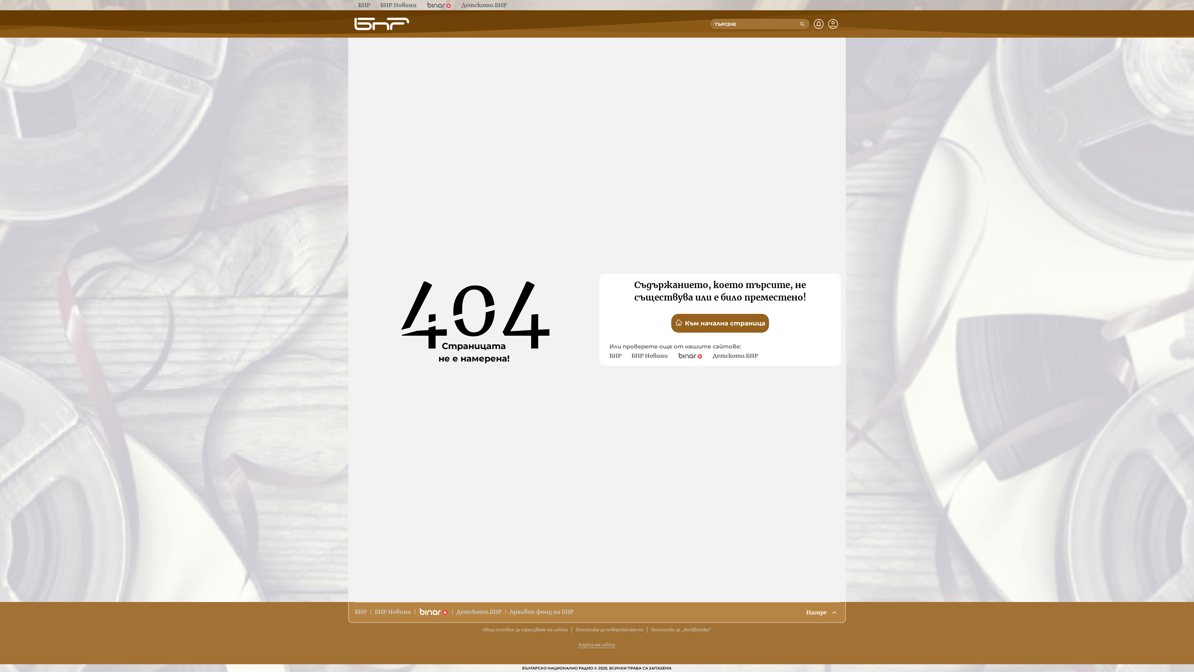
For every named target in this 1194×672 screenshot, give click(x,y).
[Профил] (833, 24)
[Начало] (381, 24)
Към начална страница (725, 323)
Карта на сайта (597, 644)
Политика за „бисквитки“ (681, 629)
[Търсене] (802, 24)
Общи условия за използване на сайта (525, 629)
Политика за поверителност (609, 629)
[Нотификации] (818, 24)
